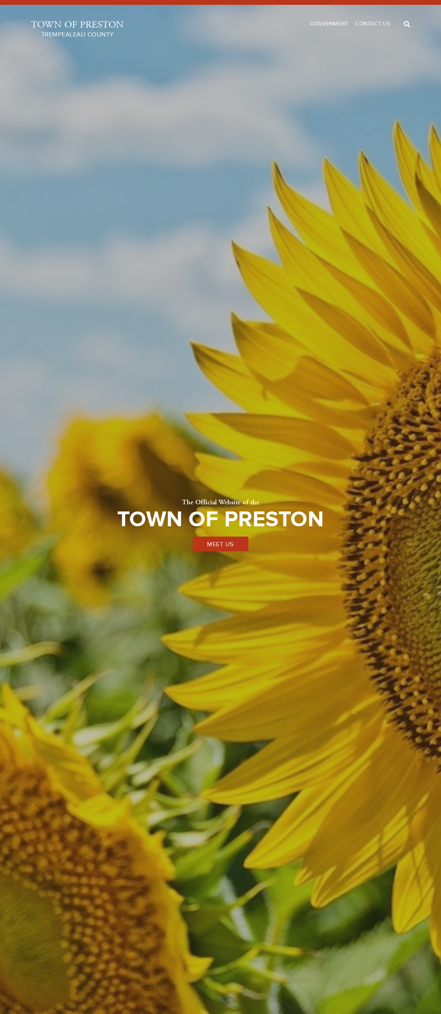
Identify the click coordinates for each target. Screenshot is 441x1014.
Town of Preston (77, 28)
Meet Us (220, 544)
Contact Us (372, 24)
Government (329, 24)
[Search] (407, 24)
